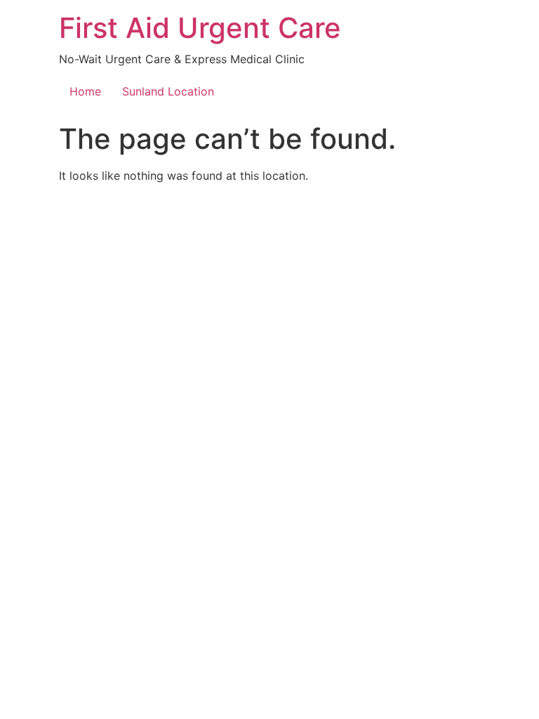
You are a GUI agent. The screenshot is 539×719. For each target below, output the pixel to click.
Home (85, 91)
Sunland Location (168, 91)
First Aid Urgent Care (200, 28)
